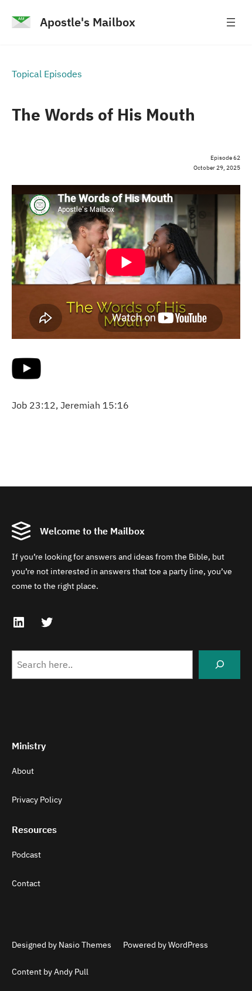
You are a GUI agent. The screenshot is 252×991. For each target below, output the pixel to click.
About (23, 771)
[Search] (219, 664)
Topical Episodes (47, 74)
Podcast (26, 854)
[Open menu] (231, 22)
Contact (26, 883)
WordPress (188, 944)
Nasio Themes (85, 944)
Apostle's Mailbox (87, 22)
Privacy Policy (37, 799)
